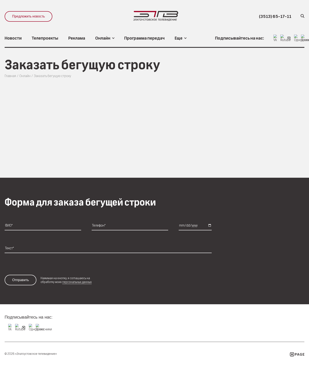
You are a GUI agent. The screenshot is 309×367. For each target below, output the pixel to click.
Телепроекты (45, 38)
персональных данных (77, 282)
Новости (13, 38)
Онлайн (24, 76)
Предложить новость (28, 16)
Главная (10, 76)
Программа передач (144, 38)
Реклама (76, 38)
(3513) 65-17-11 (275, 16)
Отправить (20, 280)
